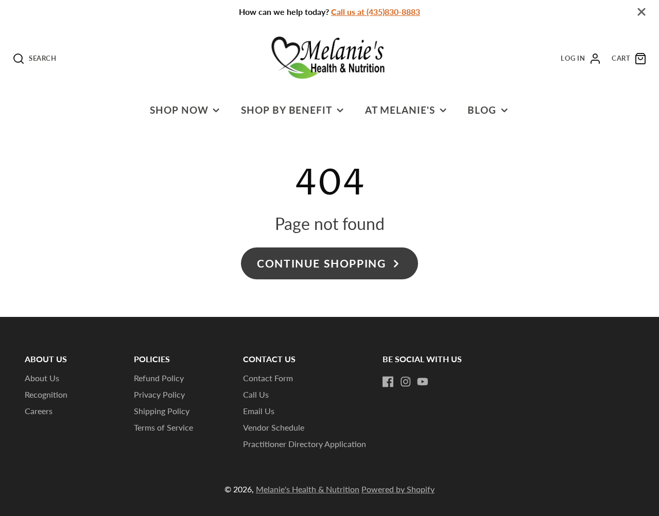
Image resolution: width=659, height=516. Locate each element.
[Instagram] (405, 381)
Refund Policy (159, 378)
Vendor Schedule (273, 427)
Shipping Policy (161, 411)
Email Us (258, 411)
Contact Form (268, 378)
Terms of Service (163, 427)
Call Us (256, 394)
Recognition (46, 394)
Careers (39, 411)
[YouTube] (422, 381)
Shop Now (179, 110)
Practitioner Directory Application (304, 444)
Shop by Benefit (286, 110)
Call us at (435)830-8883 (375, 11)
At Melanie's (400, 110)
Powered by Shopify (398, 489)
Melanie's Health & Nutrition (307, 489)
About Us (42, 378)
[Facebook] (388, 381)
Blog (481, 110)
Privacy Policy (159, 394)
